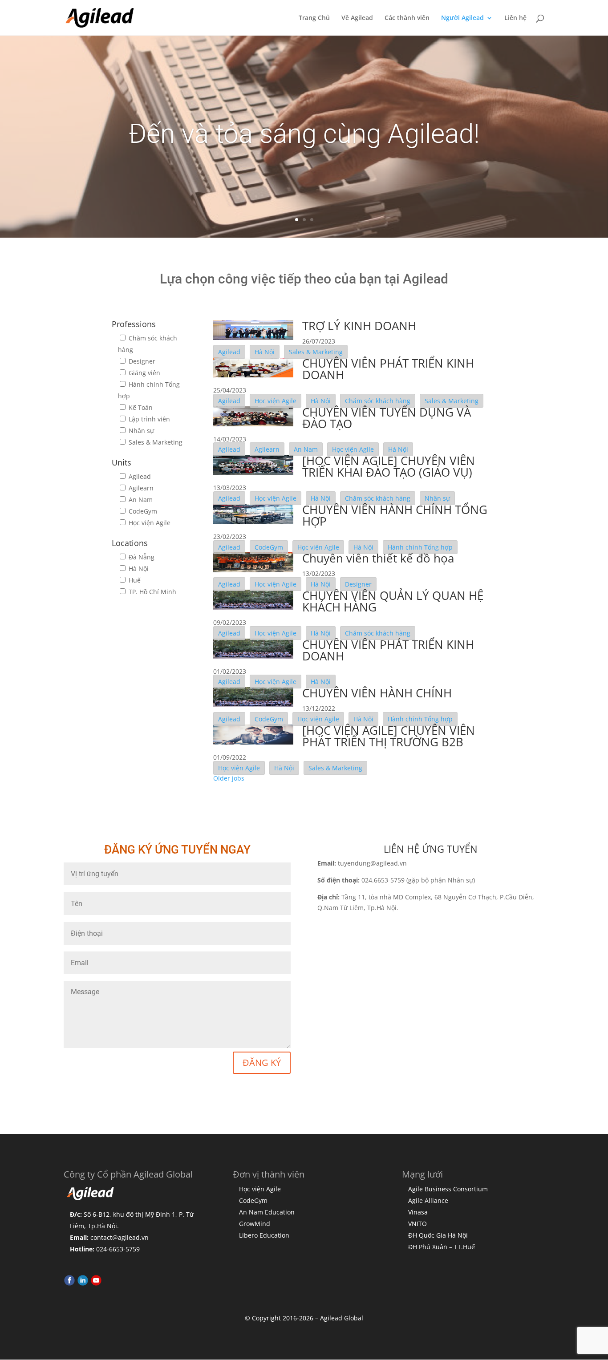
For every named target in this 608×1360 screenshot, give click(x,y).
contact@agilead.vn (119, 1237)
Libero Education (264, 1235)
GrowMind (254, 1223)
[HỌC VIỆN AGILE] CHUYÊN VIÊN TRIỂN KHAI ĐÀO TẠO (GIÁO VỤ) (388, 466)
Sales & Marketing (154, 442)
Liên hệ (515, 18)
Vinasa (418, 1212)
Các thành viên (407, 18)
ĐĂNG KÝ (262, 1062)
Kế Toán (140, 407)
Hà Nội (138, 568)
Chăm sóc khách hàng (377, 401)
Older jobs (228, 778)
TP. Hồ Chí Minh (151, 591)
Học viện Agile (148, 522)
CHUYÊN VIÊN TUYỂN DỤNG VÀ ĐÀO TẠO (386, 418)
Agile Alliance (428, 1200)
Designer (141, 361)
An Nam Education (267, 1212)
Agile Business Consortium (448, 1189)
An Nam (140, 499)
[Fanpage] (69, 1283)
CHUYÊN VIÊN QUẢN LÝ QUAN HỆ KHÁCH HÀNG (392, 601)
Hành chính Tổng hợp (420, 547)
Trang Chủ (314, 18)
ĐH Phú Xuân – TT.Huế (441, 1247)
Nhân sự (140, 430)
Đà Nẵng (140, 557)
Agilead (139, 476)
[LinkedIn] (83, 1283)
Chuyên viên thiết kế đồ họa (378, 558)
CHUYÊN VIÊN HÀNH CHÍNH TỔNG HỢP (394, 515)
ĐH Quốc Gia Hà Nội (438, 1235)
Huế (134, 580)
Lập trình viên (148, 419)
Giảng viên (143, 372)
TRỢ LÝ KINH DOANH (359, 326)
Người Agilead (462, 18)
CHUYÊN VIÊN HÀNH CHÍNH (377, 693)
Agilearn (140, 488)
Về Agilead (357, 18)
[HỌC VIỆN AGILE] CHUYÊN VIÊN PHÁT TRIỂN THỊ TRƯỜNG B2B (388, 736)
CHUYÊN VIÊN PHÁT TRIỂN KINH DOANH (388, 369)
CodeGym (142, 511)
